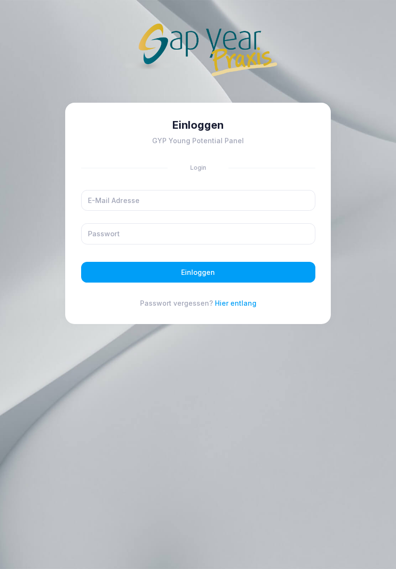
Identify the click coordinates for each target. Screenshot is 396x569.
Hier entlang (235, 303)
